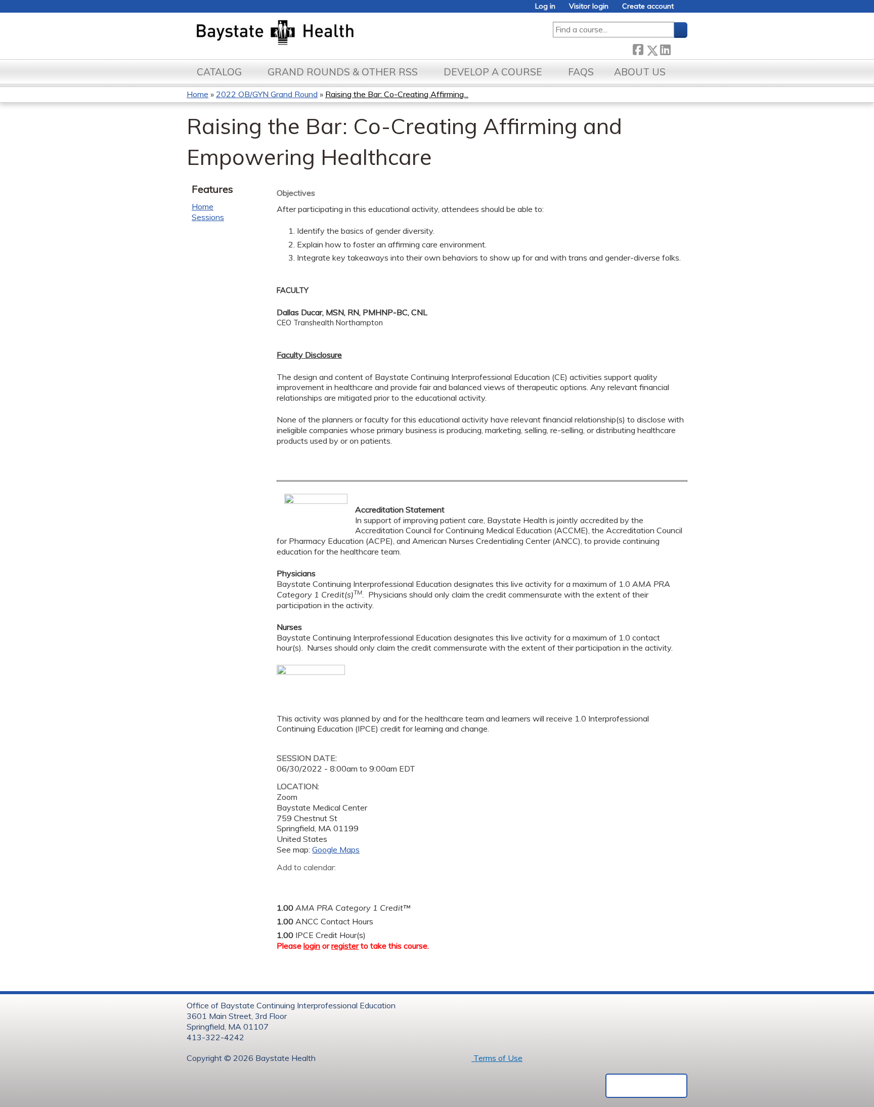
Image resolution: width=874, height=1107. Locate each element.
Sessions (208, 217)
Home (197, 94)
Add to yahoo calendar (309, 883)
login (311, 946)
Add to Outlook (356, 883)
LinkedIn (665, 48)
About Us (640, 72)
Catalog (219, 72)
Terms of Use (496, 1058)
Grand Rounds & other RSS (343, 72)
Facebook (638, 48)
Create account (648, 6)
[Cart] (684, 10)
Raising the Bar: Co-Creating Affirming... (396, 94)
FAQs (581, 72)
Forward (679, 47)
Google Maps (336, 849)
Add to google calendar (287, 883)
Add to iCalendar (332, 882)
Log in (545, 6)
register (345, 946)
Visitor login (588, 6)
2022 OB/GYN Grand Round (267, 94)
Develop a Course (493, 72)
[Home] (322, 33)
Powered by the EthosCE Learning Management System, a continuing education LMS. (646, 1086)
